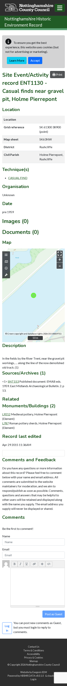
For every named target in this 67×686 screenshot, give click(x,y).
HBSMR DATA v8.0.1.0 (32, 675)
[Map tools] (6, 275)
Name (6, 536)
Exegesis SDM (39, 672)
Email (5, 549)
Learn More (16, 60)
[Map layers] (6, 255)
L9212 (6, 414)
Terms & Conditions (33, 650)
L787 (5, 423)
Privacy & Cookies (33, 657)
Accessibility (33, 653)
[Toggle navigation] (60, 8)
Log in (33, 679)
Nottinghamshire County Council (43, 664)
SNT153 (13, 381)
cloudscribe (53, 675)
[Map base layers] (6, 261)
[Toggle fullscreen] (60, 254)
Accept (35, 60)
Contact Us (33, 646)
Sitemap (33, 661)
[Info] (6, 268)
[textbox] (38, 586)
